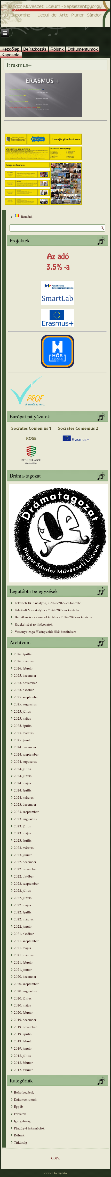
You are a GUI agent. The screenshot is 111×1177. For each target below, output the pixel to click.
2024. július (22, 768)
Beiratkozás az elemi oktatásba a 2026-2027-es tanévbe (53, 617)
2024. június (22, 775)
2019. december (25, 1019)
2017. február (23, 1069)
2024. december (25, 747)
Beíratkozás (34, 49)
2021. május (22, 947)
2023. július (22, 826)
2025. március (24, 732)
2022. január (22, 926)
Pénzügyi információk (29, 1128)
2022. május (22, 905)
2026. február (23, 668)
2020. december (25, 976)
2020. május (22, 1005)
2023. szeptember (26, 811)
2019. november (25, 1027)
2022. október (24, 876)
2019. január (22, 1048)
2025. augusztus (25, 704)
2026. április (22, 654)
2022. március (24, 919)
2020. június (22, 998)
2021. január (22, 969)
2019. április (22, 1034)
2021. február (23, 962)
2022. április (22, 912)
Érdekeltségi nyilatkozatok (34, 624)
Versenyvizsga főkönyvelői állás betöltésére (45, 631)
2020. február (23, 1012)
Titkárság (20, 1142)
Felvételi (20, 1113)
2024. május (22, 783)
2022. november (25, 869)
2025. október (24, 689)
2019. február (23, 1041)
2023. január (22, 854)
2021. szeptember (26, 940)
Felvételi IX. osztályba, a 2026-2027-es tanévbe (48, 603)
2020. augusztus (25, 991)
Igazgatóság (22, 1121)
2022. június (22, 897)
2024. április (22, 790)
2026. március (24, 661)
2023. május (22, 833)
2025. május (22, 718)
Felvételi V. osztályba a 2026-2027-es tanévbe (47, 610)
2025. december (25, 675)
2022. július (22, 890)
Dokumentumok (83, 49)
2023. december (25, 804)
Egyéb (18, 1106)
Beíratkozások (24, 1092)
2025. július (22, 711)
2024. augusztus (25, 761)
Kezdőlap (10, 49)
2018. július (22, 1055)
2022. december (25, 861)
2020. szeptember (26, 983)
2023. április (22, 840)
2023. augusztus (25, 819)
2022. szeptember (26, 883)
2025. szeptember (26, 697)
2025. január (22, 740)
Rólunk (57, 49)
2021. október (24, 933)
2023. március (24, 847)
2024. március (24, 797)
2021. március (24, 955)
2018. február (23, 1062)
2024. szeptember (26, 754)
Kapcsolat (11, 54)
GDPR (55, 1158)
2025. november (25, 682)
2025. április (22, 725)
